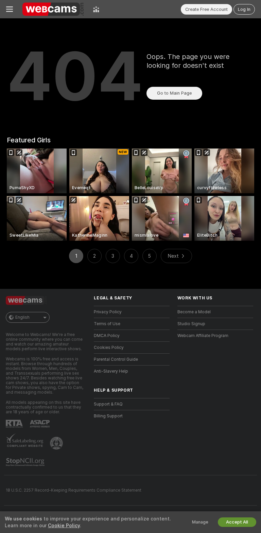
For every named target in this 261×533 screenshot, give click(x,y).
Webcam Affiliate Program (202, 335)
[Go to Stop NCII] (26, 462)
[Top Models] (96, 9)
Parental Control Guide (116, 359)
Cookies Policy (109, 347)
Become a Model (194, 312)
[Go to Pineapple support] (57, 443)
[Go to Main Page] (53, 9)
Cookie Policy (64, 525)
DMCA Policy (107, 335)
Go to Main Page (174, 93)
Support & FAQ (108, 404)
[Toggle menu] (9, 9)
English (22, 317)
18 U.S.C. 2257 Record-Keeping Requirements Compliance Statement (73, 490)
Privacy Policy (108, 312)
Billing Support (108, 416)
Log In (244, 9)
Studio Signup (191, 323)
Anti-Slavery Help (111, 371)
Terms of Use (107, 323)
